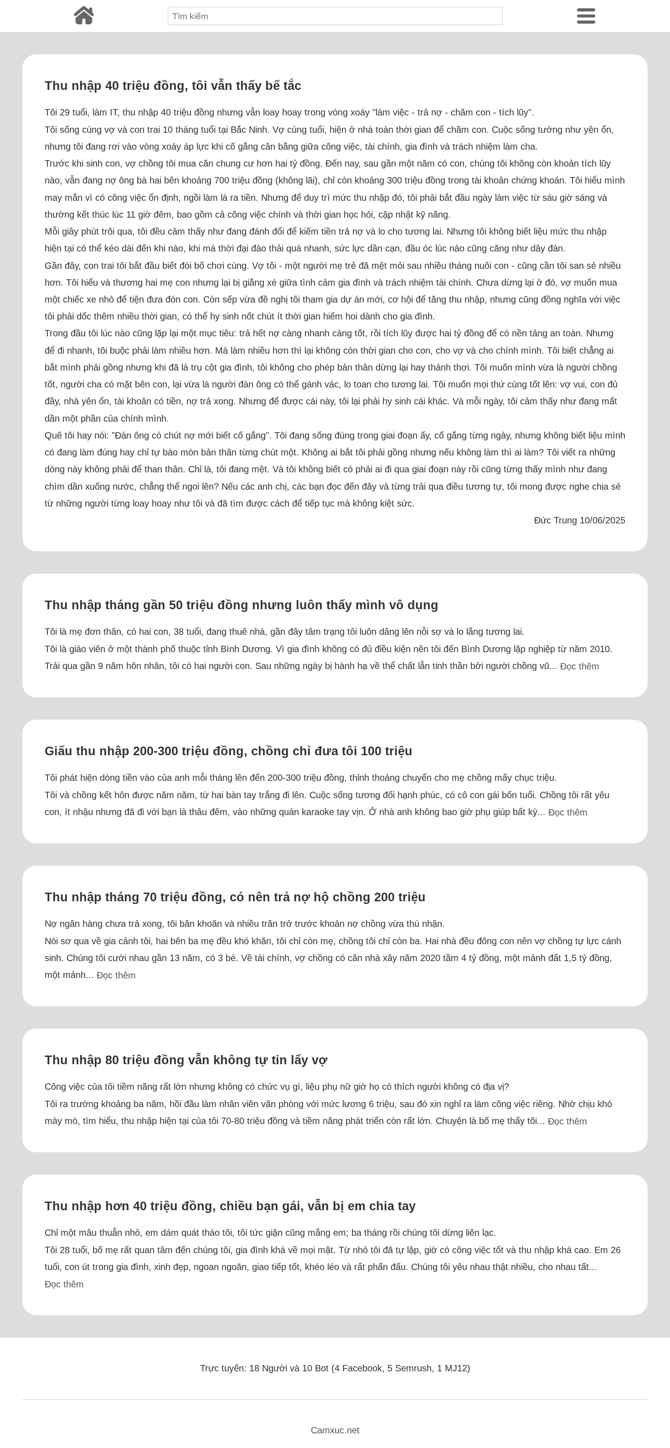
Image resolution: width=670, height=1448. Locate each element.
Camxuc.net (335, 1430)
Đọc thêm (579, 666)
